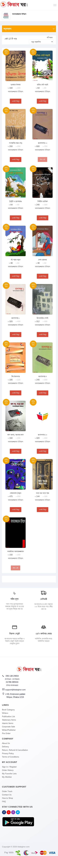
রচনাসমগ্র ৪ (42, 376)
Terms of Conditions (10, 757)
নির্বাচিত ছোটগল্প (42, 201)
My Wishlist (7, 777)
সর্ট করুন (50, 37)
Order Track (7, 791)
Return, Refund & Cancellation (15, 750)
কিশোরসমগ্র (15, 376)
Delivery (5, 747)
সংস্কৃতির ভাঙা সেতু (15, 143)
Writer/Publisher (9, 730)
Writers (5, 713)
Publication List (8, 716)
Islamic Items (7, 723)
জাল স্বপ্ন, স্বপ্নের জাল (15, 434)
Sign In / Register (9, 767)
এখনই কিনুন (15, 101)
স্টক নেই (42, 159)
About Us (6, 743)
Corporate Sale (8, 726)
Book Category (8, 710)
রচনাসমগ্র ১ (15, 318)
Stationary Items (9, 720)
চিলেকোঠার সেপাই (42, 318)
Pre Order (6, 733)
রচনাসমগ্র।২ (42, 143)
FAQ (4, 801)
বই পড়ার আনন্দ (15, 259)
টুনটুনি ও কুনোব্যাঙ (15, 201)
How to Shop (7, 798)
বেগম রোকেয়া (42, 259)
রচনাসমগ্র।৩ (42, 434)
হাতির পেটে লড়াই (42, 84)
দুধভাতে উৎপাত (16, 84)
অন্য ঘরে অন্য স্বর (42, 493)
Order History (7, 770)
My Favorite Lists (9, 773)
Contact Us (6, 795)
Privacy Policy (8, 753)
